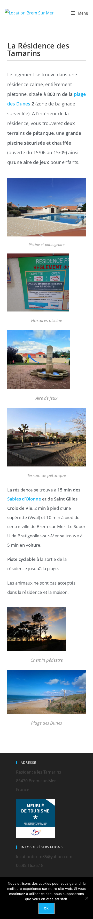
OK (46, 908)
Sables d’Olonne (24, 499)
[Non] (86, 898)
